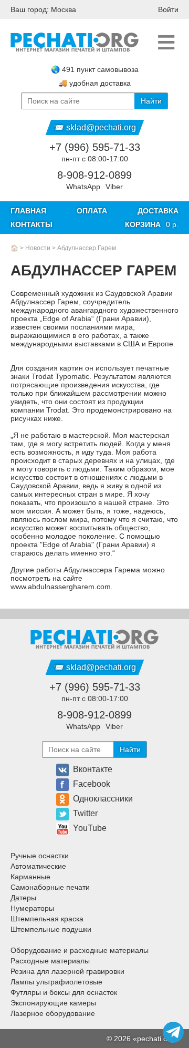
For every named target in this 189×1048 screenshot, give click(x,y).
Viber (114, 186)
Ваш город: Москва (43, 9)
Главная (28, 211)
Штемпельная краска (46, 919)
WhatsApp (83, 186)
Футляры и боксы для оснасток (63, 992)
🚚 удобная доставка (94, 83)
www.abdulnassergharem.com (60, 586)
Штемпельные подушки (50, 929)
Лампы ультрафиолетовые (56, 982)
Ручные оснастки (39, 855)
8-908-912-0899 (94, 175)
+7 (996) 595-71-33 (94, 147)
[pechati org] (74, 42)
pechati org (155, 1038)
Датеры (23, 897)
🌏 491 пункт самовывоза (95, 69)
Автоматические (38, 866)
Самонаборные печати (50, 887)
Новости (37, 248)
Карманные (30, 876)
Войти (168, 9)
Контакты (31, 224)
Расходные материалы (50, 961)
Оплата (92, 211)
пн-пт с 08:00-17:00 (94, 159)
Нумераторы (32, 908)
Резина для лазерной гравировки (67, 971)
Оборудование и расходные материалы (79, 950)
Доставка (158, 211)
